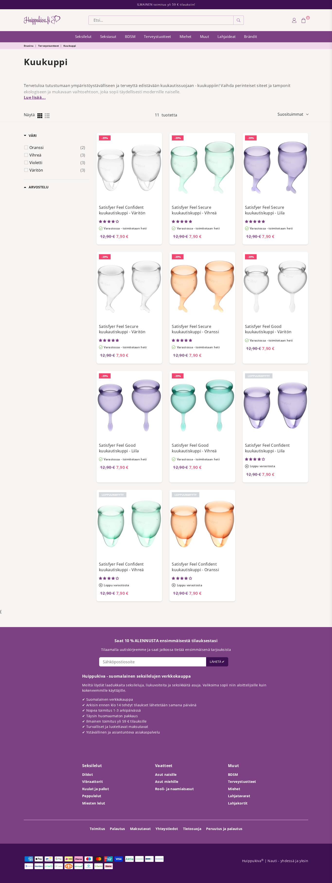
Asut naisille (165, 774)
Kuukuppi (69, 45)
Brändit (250, 36)
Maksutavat (140, 828)
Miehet (186, 36)
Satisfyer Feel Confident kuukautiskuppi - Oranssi (195, 566)
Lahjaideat (227, 36)
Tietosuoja (192, 828)
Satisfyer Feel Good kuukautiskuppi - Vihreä (194, 448)
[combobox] (161, 20)
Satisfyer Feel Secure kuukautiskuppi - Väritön (122, 329)
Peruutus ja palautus (224, 828)
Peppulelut (91, 796)
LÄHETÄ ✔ (217, 661)
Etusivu (29, 45)
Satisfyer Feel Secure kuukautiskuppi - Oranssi (195, 329)
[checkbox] (57, 147)
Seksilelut (83, 36)
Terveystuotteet (157, 36)
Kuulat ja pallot (95, 789)
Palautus (117, 828)
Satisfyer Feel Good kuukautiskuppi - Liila (119, 448)
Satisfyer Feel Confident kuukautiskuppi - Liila (267, 448)
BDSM (130, 36)
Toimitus (97, 828)
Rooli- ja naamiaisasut (174, 789)
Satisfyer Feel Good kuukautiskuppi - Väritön (268, 329)
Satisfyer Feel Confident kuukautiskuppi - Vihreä (121, 566)
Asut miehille (166, 781)
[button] (109, 221)
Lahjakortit (238, 803)
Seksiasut (108, 36)
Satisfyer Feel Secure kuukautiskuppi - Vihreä (194, 210)
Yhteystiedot (167, 828)
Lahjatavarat (239, 796)
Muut (204, 36)
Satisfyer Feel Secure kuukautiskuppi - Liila (265, 210)
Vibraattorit (92, 781)
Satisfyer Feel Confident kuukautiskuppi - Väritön (122, 210)
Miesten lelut (93, 803)
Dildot (87, 774)
